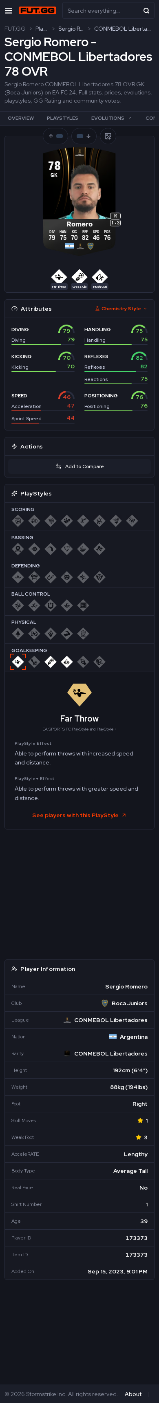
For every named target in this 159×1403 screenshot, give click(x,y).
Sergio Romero (71, 28)
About (133, 1394)
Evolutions (107, 118)
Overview (21, 118)
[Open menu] (8, 10)
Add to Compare (84, 466)
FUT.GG (15, 28)
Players (41, 28)
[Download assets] (108, 136)
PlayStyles (62, 118)
